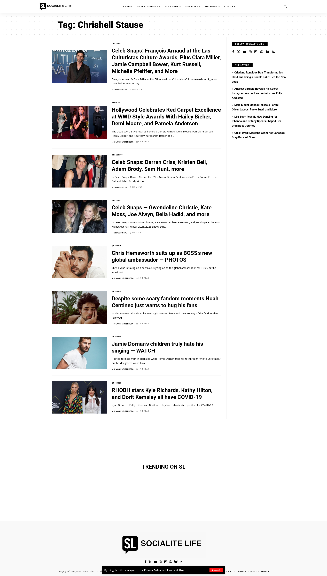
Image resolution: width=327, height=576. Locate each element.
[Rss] (273, 52)
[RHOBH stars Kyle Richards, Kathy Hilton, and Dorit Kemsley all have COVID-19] (79, 397)
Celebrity (117, 43)
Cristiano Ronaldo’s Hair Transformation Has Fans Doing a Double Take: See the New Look (259, 77)
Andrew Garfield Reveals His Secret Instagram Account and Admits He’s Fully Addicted (257, 93)
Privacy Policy (152, 570)
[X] (238, 52)
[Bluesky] (267, 52)
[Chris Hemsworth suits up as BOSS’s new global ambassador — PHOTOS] (79, 262)
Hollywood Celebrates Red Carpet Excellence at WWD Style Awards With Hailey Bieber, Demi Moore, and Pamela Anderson (166, 117)
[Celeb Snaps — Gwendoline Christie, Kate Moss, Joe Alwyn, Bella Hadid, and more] (79, 216)
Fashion (116, 102)
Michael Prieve (119, 89)
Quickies (116, 246)
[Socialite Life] (56, 6)
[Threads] (262, 52)
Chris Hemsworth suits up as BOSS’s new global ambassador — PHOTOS (162, 256)
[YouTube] (244, 52)
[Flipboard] (256, 52)
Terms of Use (175, 570)
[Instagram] (250, 52)
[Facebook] (233, 52)
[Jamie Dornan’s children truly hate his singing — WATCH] (79, 353)
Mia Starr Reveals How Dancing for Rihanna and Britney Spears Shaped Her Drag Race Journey (256, 121)
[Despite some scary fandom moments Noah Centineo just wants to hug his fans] (79, 307)
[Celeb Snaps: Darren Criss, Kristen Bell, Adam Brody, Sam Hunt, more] (79, 171)
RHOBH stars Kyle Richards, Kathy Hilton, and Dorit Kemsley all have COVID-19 (162, 393)
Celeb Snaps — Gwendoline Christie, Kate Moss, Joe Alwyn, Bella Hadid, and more (162, 211)
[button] (216, 570)
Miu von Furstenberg (123, 142)
